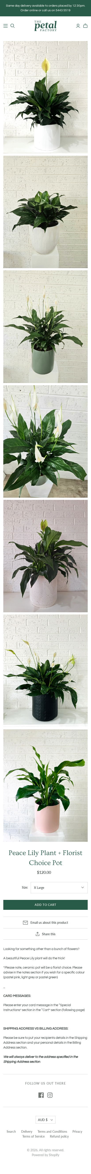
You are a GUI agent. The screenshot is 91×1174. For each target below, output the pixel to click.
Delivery (26, 1131)
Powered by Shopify (45, 1155)
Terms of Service (33, 1136)
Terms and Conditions (52, 1131)
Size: (25, 887)
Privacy (77, 1131)
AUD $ (42, 1120)
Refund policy (59, 1136)
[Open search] (12, 26)
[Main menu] (5, 26)
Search (11, 1131)
